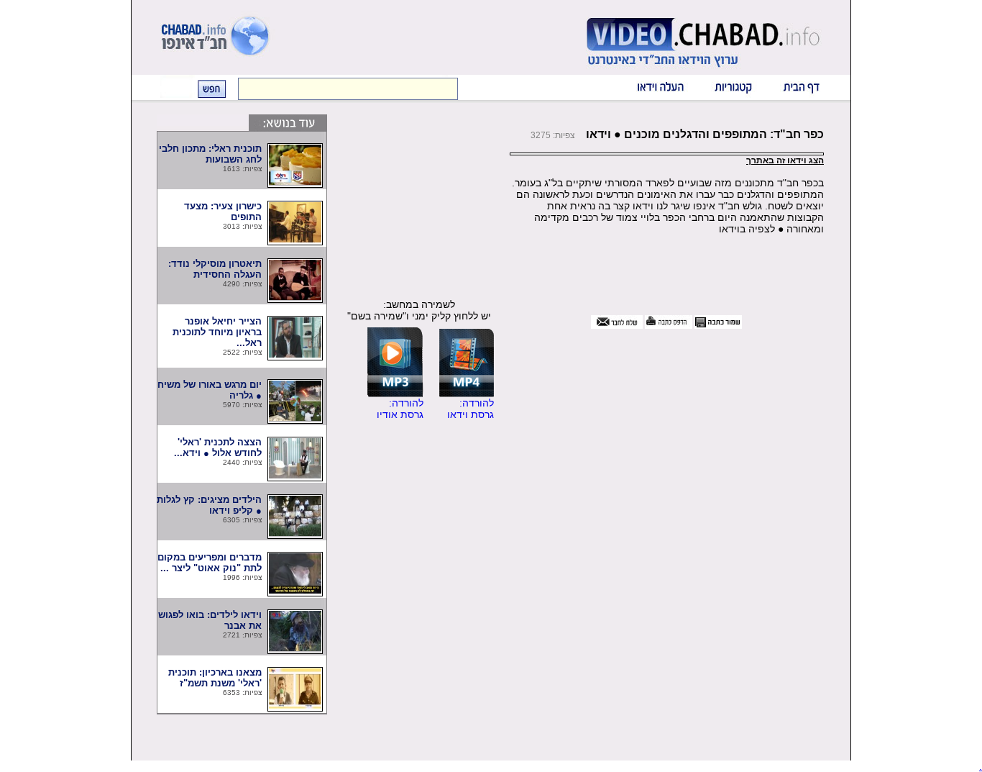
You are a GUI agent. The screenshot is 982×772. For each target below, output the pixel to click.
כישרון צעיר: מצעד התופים (216, 211)
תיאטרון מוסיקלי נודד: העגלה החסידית (215, 269)
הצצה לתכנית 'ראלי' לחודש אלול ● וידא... (218, 447)
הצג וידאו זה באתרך (785, 160)
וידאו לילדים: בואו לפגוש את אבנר (210, 620)
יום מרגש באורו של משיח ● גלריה (209, 390)
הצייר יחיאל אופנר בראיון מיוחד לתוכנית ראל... (217, 332)
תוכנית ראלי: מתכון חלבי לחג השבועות (210, 154)
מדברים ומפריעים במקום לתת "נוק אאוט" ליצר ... (209, 562)
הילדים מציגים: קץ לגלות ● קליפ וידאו (209, 505)
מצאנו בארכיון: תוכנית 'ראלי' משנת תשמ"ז (213, 678)
